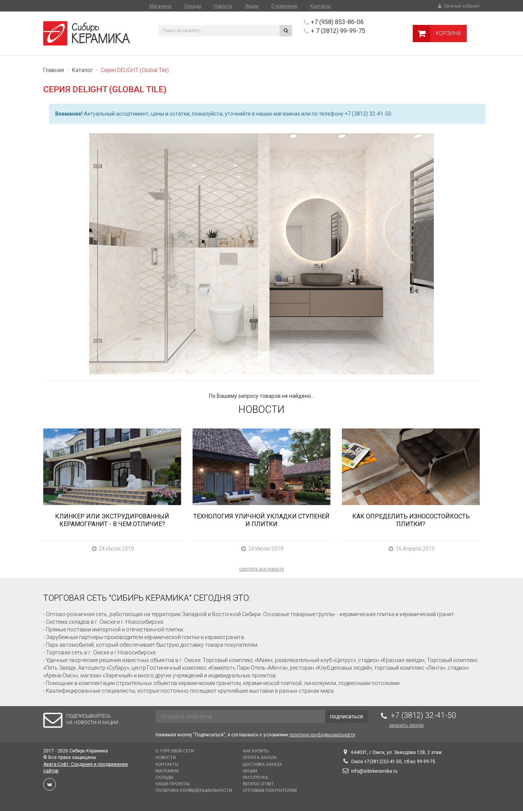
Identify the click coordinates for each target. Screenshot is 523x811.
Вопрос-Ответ (258, 784)
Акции (251, 6)
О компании (284, 6)
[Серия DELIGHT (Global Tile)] (261, 253)
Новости (223, 6)
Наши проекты (172, 784)
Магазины (160, 6)
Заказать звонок (406, 725)
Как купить (255, 751)
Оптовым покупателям (270, 790)
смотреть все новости (261, 569)
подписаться (346, 716)
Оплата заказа (260, 757)
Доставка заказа (262, 764)
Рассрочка (255, 777)
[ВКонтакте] (49, 784)
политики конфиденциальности (322, 734)
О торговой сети (174, 751)
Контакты (320, 6)
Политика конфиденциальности (193, 790)
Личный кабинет (461, 6)
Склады (192, 6)
